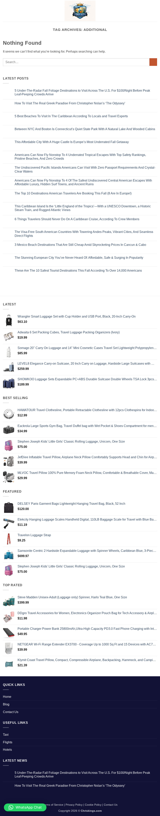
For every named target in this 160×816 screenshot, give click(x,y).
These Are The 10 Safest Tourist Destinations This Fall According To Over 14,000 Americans (78, 270)
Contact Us (10, 712)
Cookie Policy (93, 804)
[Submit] (153, 62)
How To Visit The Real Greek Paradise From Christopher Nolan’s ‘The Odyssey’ (70, 103)
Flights (7, 742)
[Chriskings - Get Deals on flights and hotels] (80, 11)
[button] (5, 11)
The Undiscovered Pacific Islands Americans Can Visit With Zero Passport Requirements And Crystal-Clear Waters (85, 169)
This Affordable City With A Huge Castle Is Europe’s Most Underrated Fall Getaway (72, 142)
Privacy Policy (74, 804)
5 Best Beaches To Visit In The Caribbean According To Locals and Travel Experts (71, 116)
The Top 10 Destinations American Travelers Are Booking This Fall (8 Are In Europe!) (73, 193)
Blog (6, 704)
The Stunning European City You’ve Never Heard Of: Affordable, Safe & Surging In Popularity (79, 257)
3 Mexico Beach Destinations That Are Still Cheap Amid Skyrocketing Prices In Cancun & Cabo (80, 244)
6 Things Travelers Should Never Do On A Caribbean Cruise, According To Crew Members (77, 219)
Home (7, 696)
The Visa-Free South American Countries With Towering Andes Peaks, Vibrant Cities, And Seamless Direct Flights (84, 233)
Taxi (6, 734)
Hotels (7, 749)
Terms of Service (53, 804)
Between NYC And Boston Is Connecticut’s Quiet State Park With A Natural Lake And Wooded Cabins (85, 129)
